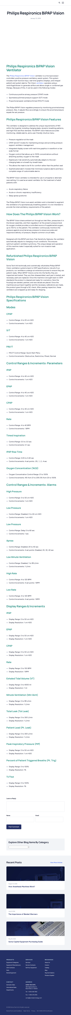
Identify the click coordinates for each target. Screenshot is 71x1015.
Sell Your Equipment (31, 967)
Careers (47, 965)
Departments (10, 990)
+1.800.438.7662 (32, 991)
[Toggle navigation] (63, 2)
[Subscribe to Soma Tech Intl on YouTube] (27, 1003)
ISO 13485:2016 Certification (45, 1011)
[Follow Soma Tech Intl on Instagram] (17, 1003)
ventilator (40, 83)
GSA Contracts (10, 967)
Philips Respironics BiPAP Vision (22, 76)
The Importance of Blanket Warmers (22, 914)
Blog (46, 970)
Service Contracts (31, 965)
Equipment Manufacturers (13, 965)
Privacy (33, 1011)
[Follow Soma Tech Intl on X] (12, 1003)
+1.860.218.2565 (32, 995)
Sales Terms (26, 1011)
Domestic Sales (10, 985)
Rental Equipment (11, 973)
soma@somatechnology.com (34, 998)
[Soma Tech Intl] (10, 2)
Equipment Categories (12, 962)
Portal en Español (49, 975)
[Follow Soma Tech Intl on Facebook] (7, 1003)
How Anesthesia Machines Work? (21, 887)
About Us (47, 962)
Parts (7, 970)
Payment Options (49, 973)
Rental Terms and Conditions (14, 1011)
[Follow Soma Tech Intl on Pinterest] (32, 1003)
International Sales (11, 987)
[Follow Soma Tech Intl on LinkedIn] (22, 1003)
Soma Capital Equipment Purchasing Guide (25, 942)
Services (28, 962)
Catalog (47, 967)
